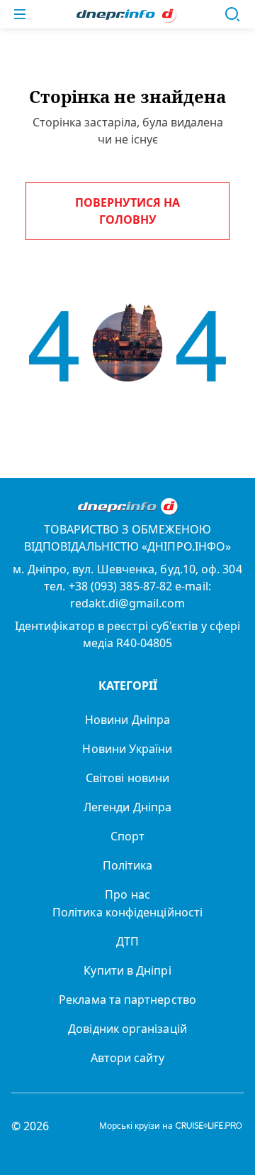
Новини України (127, 749)
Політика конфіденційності (127, 912)
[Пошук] (232, 14)
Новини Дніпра (127, 719)
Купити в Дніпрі (127, 970)
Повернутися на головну (127, 211)
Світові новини (127, 778)
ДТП (127, 941)
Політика (128, 865)
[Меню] (19, 14)
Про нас (127, 894)
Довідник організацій (127, 1028)
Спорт (127, 836)
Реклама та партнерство (127, 999)
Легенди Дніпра (127, 807)
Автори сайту (128, 1058)
